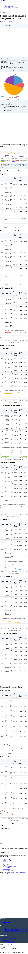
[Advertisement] (14, 43)
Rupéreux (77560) (7, 867)
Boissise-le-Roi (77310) (8, 870)
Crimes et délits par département (10, 7)
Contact (4, 923)
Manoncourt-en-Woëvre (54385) (10, 938)
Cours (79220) (6, 940)
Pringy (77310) (6, 864)
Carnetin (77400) (6, 869)
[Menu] (0, 11)
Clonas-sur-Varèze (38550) (8, 942)
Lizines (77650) (6, 861)
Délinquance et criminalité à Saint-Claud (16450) (13, 928)
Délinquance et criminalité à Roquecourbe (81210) (13, 932)
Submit (14, 948)
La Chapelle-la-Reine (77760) (9, 866)
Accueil (4, 5)
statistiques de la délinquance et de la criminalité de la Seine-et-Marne (13, 873)
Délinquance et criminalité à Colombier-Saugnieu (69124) (15, 931)
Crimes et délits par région (9, 6)
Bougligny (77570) (7, 860)
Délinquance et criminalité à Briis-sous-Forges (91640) (14, 930)
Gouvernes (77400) (7, 859)
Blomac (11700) (6, 937)
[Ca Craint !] (3, 2)
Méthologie (5, 8)
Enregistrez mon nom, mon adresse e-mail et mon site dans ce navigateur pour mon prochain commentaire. (14, 849)
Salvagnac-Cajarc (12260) (8, 941)
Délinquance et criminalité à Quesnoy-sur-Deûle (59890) (15, 929)
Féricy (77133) (6, 865)
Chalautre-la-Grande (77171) (9, 862)
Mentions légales (6, 922)
